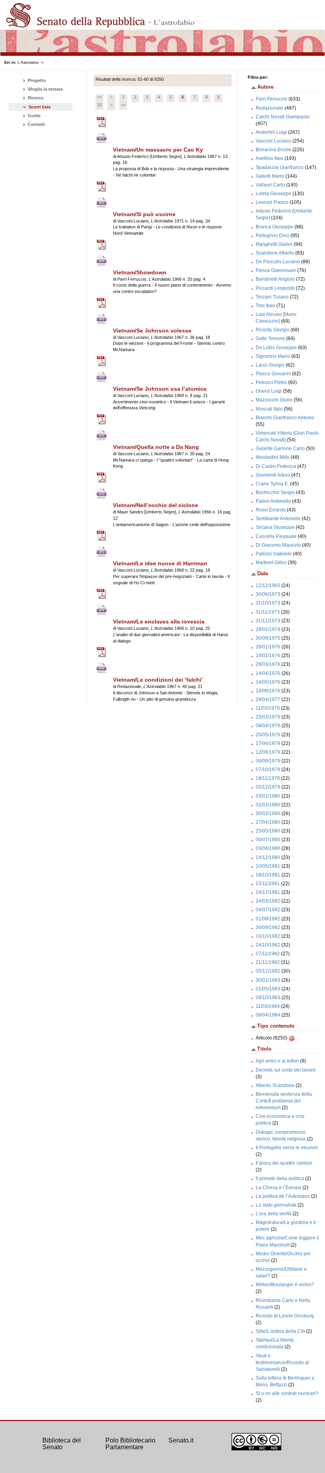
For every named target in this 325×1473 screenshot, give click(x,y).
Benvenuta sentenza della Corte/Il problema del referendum (284, 1100)
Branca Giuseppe (274, 227)
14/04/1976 (268, 673)
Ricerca (35, 97)
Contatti (36, 124)
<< (99, 97)
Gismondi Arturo (273, 475)
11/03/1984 (268, 1006)
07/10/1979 (268, 769)
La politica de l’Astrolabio (283, 1196)
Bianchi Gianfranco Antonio (285, 417)
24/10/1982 (268, 945)
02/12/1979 (268, 787)
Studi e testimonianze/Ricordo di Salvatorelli (282, 1362)
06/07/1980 (268, 839)
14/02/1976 (268, 655)
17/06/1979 (268, 743)
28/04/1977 (268, 699)
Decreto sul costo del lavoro (285, 1070)
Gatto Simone (270, 338)
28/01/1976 (268, 647)
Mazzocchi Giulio (274, 400)
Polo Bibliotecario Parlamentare (130, 1444)
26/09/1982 (268, 927)
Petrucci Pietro (271, 382)
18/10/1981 (268, 875)
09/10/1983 (268, 997)
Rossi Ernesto (271, 510)
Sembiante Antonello (278, 518)
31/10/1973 (268, 603)
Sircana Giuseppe (275, 527)
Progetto (36, 80)
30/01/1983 (268, 980)
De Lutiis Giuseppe (276, 347)
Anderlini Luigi (271, 132)
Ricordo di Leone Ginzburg (285, 1316)
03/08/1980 (268, 848)
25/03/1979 (268, 717)
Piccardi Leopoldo (275, 288)
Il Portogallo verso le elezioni (287, 1147)
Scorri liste (40, 107)
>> (123, 105)
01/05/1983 (268, 989)
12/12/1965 (268, 585)
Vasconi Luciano (273, 141)
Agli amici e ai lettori (277, 1061)
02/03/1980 (268, 805)
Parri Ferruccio (271, 99)
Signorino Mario (273, 356)
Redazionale (269, 108)
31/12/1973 (268, 620)
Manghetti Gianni (274, 244)
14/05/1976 (268, 682)
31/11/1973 (268, 612)
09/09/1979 (268, 761)
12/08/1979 (268, 752)
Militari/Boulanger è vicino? (285, 1284)
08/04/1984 (268, 1015)
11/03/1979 (268, 708)
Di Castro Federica (276, 466)
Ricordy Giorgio (272, 330)
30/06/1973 (268, 594)
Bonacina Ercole (273, 149)
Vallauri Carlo (270, 185)
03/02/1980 (268, 796)
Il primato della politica (280, 1178)
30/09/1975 (268, 638)
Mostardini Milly (272, 457)
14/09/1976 (268, 691)
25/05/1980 (268, 831)
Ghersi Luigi (269, 391)
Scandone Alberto (275, 253)
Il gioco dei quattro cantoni (284, 1163)
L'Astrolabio (28, 62)
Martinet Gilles (271, 562)
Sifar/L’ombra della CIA (280, 1331)
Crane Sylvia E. (272, 484)
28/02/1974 (268, 629)
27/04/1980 (268, 822)
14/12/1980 (268, 857)
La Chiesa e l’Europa (278, 1187)
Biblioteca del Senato (61, 1444)
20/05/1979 (268, 734)
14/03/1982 (268, 901)
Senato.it (180, 1440)
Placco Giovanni (273, 373)
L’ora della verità (273, 1213)
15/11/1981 (268, 883)
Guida (33, 115)
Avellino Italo (269, 158)
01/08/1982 (268, 919)
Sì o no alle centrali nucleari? (287, 1393)
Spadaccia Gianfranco (280, 167)
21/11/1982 (268, 962)
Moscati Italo (269, 409)
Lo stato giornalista (276, 1205)
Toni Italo (265, 305)
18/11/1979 (268, 778)
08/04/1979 (268, 725)
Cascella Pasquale (276, 536)
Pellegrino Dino (272, 235)
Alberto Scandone (275, 1085)
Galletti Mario (270, 176)
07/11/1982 (268, 953)
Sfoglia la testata (45, 89)
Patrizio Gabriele (274, 554)
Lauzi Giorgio (270, 365)
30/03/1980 (268, 813)
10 (99, 105)
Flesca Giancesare (276, 270)
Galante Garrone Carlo (280, 448)
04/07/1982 (268, 909)
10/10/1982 (268, 936)
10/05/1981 (268, 866)
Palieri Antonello (273, 501)
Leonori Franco (272, 202)
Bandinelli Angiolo (275, 279)
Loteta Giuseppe (273, 193)
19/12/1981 (268, 892)
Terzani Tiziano (272, 297)
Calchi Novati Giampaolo (283, 117)
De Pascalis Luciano (278, 261)
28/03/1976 (268, 664)
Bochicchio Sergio (275, 492)
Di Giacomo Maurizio (278, 545)
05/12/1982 (268, 971)
